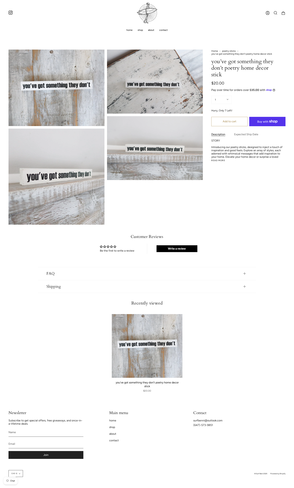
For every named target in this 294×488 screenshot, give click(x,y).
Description (218, 134)
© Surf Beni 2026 (260, 473)
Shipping (53, 286)
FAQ (50, 273)
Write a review (177, 248)
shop (112, 427)
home (112, 420)
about (112, 433)
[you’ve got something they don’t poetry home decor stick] (147, 346)
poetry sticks (229, 51)
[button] (140, 30)
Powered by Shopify (277, 473)
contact (114, 440)
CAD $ (14, 473)
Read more (218, 160)
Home (214, 51)
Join (45, 454)
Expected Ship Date (246, 134)
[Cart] (283, 13)
